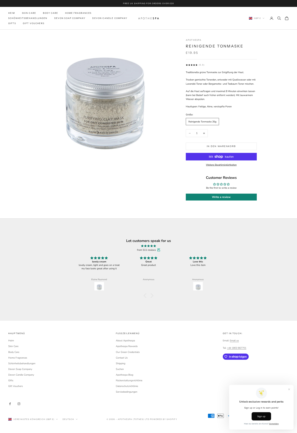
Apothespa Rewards (127, 346)
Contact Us (122, 357)
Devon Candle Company (109, 18)
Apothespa (193, 40)
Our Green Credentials (128, 352)
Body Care (50, 13)
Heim (11, 13)
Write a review (221, 197)
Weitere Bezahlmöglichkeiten (221, 164)
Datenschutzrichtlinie (127, 386)
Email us (234, 340)
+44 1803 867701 (236, 348)
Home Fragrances (78, 13)
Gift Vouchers (33, 23)
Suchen (120, 369)
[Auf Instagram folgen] (19, 403)
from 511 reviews (146, 250)
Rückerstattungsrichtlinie (129, 380)
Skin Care (29, 13)
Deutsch (68, 419)
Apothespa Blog (124, 374)
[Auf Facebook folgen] (10, 403)
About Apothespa (125, 340)
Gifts (12, 23)
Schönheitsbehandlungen (27, 18)
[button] (146, 295)
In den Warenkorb (221, 146)
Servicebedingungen (126, 391)
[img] (148, 246)
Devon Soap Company (70, 18)
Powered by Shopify (163, 419)
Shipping (120, 363)
